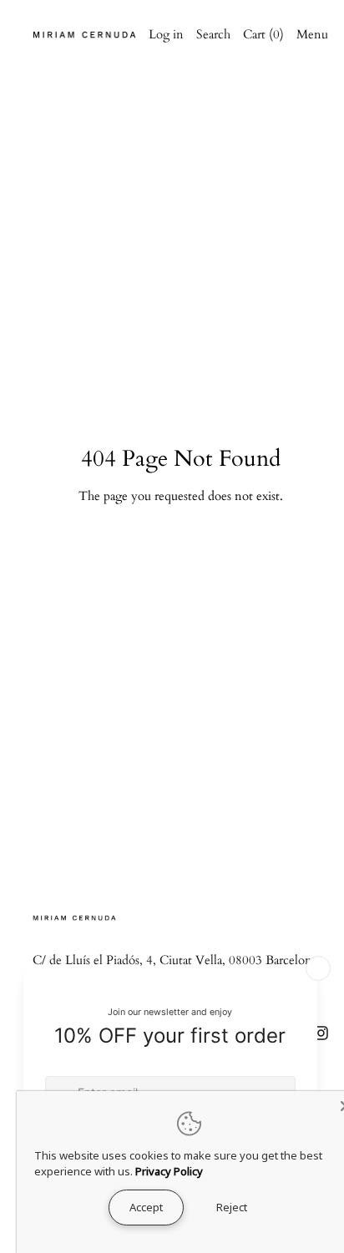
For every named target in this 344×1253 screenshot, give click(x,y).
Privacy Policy (169, 1171)
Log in (166, 34)
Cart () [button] (263, 34)
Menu (312, 34)
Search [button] (213, 34)
